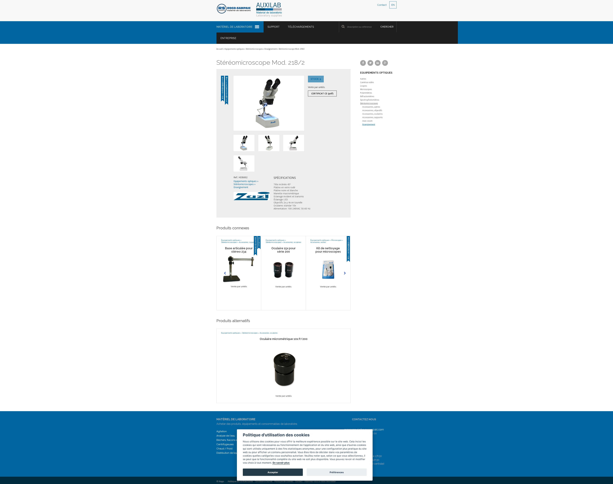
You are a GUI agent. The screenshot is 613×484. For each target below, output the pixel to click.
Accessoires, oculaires (292, 242)
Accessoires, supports (247, 242)
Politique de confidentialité (240, 481)
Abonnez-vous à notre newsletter (320, 481)
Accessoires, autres (318, 242)
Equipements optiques (234, 49)
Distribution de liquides (229, 452)
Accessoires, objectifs (372, 110)
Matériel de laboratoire (234, 26)
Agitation (221, 431)
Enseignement (271, 49)
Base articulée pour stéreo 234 (239, 250)
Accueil (219, 49)
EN (393, 5)
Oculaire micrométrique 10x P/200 (283, 339)
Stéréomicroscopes (254, 49)
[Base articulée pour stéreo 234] (239, 268)
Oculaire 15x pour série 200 (283, 250)
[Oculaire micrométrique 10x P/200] (283, 367)
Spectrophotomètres (369, 99)
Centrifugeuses (225, 444)
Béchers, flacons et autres (231, 440)
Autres (363, 78)
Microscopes (336, 240)
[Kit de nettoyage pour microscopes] (328, 268)
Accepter (273, 472)
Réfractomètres (367, 96)
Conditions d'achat (263, 481)
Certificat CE (322, 93)
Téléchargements (301, 26)
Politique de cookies (283, 481)
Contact (381, 5)
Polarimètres (366, 92)
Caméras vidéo (367, 82)
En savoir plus (281, 462)
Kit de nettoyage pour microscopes (328, 250)
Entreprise (228, 38)
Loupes (363, 85)
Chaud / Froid (224, 448)
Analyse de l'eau (225, 435)
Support (274, 26)
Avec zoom (367, 121)
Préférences (337, 472)
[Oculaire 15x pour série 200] (283, 268)
